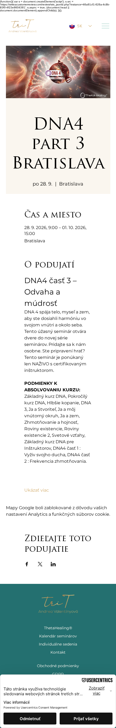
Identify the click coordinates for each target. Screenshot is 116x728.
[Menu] (106, 26)
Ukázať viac (36, 490)
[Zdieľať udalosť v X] (40, 564)
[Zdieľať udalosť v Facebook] (26, 564)
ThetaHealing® (58, 628)
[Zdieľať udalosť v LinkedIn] (53, 564)
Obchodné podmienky (58, 665)
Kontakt (58, 652)
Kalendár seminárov (58, 636)
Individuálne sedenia (58, 644)
